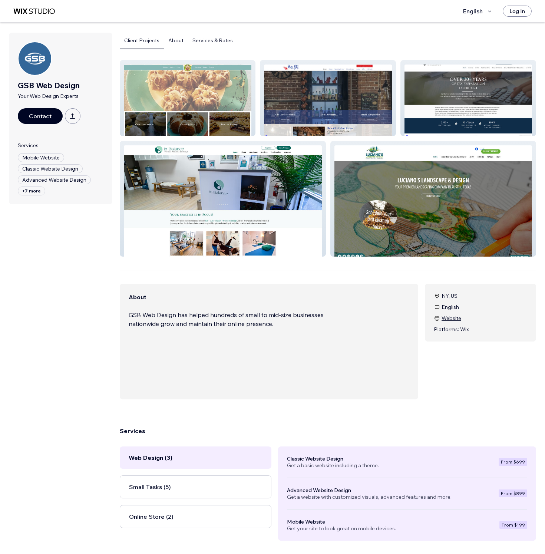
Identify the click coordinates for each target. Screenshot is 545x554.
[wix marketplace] (34, 11)
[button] (187, 98)
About (176, 40)
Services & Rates (212, 40)
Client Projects (141, 40)
